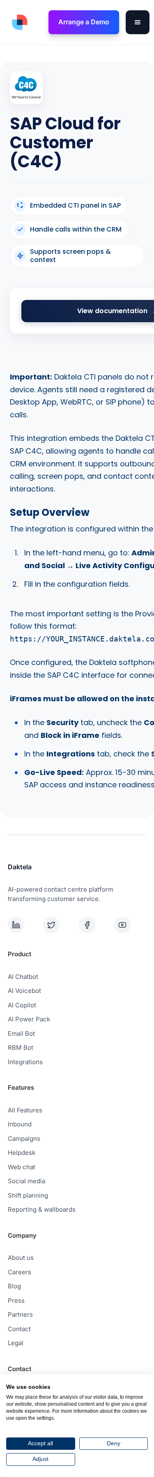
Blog (14, 1286)
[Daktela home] (18, 22)
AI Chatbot (23, 977)
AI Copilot (22, 1005)
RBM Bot (20, 1047)
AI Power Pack (29, 1019)
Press (16, 1300)
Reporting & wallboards (42, 1209)
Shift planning (28, 1195)
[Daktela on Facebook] (95, 925)
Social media (26, 1181)
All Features (25, 1110)
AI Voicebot (24, 991)
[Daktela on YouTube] (130, 925)
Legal (15, 1343)
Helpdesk (21, 1152)
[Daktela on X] (59, 925)
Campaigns (24, 1138)
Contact (19, 1329)
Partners (20, 1314)
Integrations (25, 1062)
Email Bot (21, 1033)
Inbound (20, 1124)
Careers (19, 1272)
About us (21, 1258)
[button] (137, 22)
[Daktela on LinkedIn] (24, 925)
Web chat (21, 1167)
